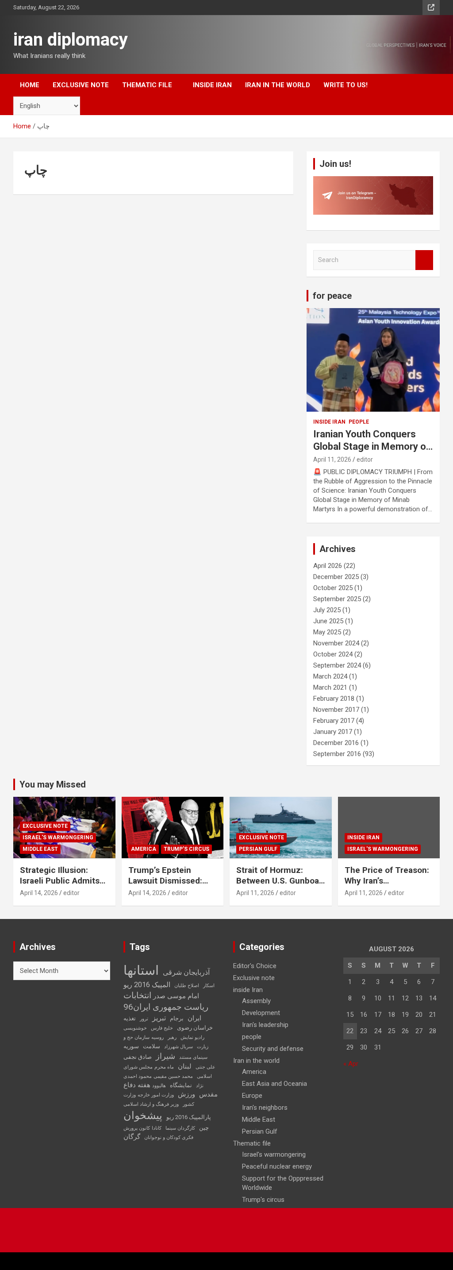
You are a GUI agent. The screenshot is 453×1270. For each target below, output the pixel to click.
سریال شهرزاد (178, 1047)
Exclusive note (81, 85)
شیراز (165, 1056)
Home (29, 85)
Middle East (40, 849)
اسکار (209, 985)
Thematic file (147, 85)
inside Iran (212, 85)
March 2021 (330, 687)
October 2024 (333, 654)
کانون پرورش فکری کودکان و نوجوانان (158, 1132)
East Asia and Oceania (274, 1084)
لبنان (185, 1066)
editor (365, 459)
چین (204, 1127)
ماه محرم (164, 1067)
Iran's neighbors (265, 1108)
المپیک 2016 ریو (146, 984)
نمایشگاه (181, 1085)
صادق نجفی (137, 1057)
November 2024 (336, 643)
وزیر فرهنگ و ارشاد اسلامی (151, 1104)
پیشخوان (142, 1115)
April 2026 (327, 566)
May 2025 (327, 632)
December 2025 (336, 577)
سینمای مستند (193, 1057)
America (143, 849)
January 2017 (332, 732)
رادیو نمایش (192, 1037)
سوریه (131, 1046)
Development (261, 1013)
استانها (141, 970)
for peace (332, 295)
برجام (177, 1018)
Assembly (256, 1001)
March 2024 (330, 676)
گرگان (131, 1137)
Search (424, 260)
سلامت (151, 1046)
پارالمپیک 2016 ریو (188, 1117)
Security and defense (272, 1049)
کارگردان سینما (180, 1128)
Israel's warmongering (58, 837)
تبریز (159, 1018)
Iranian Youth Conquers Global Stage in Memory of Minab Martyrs (371, 446)
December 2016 (336, 743)
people (359, 422)
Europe (252, 1096)
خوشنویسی (135, 1028)
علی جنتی (205, 1067)
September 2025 (337, 599)
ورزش (186, 1094)
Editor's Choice (254, 966)
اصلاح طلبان (186, 985)
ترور (144, 1019)
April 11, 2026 (332, 459)
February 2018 (333, 699)
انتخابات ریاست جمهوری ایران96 (165, 1001)
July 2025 (327, 610)
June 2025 (328, 621)
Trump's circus (186, 849)
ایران (194, 1018)
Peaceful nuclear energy (277, 1166)
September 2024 (337, 665)
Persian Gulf (258, 849)
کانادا (156, 1128)
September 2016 (337, 754)
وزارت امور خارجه (156, 1095)
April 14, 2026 (39, 892)
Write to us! (345, 85)
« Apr (350, 1064)
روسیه (157, 1037)
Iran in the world (277, 85)
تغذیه (129, 1018)
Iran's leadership (265, 1025)
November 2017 (336, 710)
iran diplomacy (70, 39)
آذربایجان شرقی (186, 972)
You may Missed (52, 784)
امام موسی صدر (176, 996)
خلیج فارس (162, 1028)
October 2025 (333, 588)
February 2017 (333, 721)
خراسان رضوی (195, 1027)
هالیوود (159, 1086)
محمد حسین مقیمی (173, 1076)
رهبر (172, 1037)
